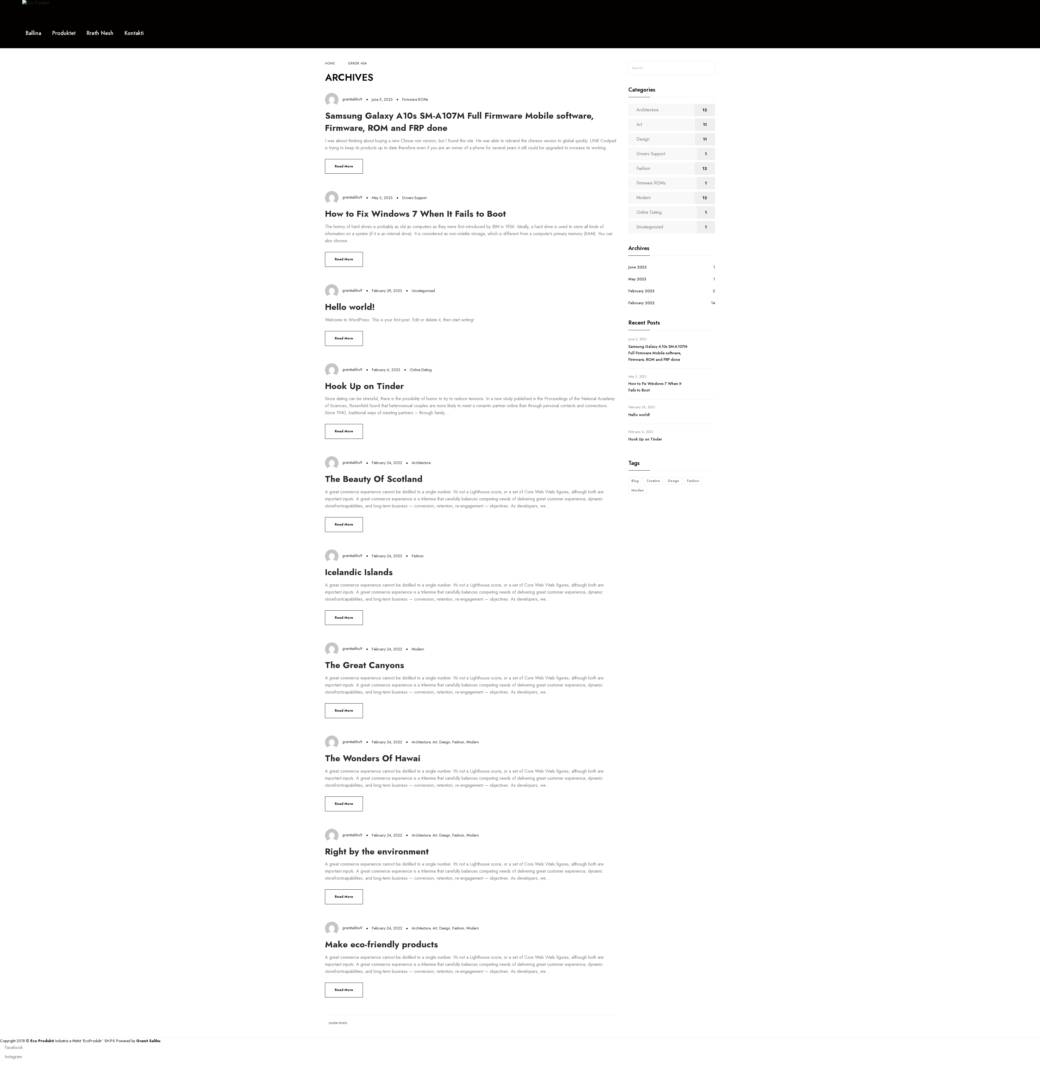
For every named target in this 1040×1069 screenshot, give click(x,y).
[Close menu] (1019, 17)
